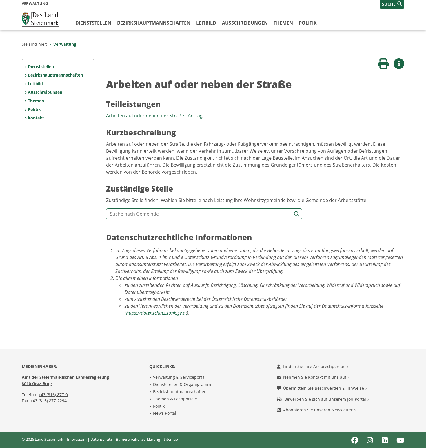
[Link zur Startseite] (40, 18)
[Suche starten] (297, 214)
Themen (283, 23)
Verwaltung (64, 44)
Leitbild (206, 23)
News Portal (164, 413)
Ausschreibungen (245, 23)
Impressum (77, 439)
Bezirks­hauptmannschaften (153, 23)
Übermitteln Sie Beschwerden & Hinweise (324, 388)
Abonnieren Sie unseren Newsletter (318, 410)
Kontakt (36, 118)
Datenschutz (101, 439)
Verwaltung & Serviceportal (179, 377)
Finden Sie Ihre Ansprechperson (315, 366)
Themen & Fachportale (175, 399)
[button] (392, 4)
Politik (308, 23)
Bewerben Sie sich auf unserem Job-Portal (325, 399)
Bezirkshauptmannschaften (180, 391)
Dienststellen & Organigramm (182, 384)
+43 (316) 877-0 (53, 394)
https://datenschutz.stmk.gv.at (156, 313)
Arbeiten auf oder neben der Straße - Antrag (154, 115)
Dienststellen (93, 23)
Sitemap (171, 439)
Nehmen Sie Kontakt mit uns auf (315, 377)
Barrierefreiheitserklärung (138, 439)
